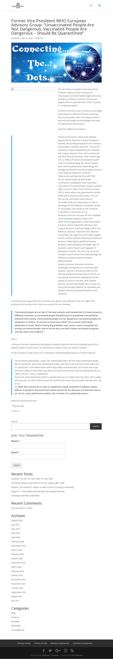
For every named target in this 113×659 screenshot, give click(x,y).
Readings (15, 621)
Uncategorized (17, 630)
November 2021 (18, 583)
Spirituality (15, 625)
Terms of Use (40, 643)
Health (81, 189)
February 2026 (17, 541)
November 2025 (18, 545)
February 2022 (17, 571)
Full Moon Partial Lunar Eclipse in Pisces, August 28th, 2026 (37, 483)
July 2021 (15, 600)
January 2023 (17, 558)
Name (15, 441)
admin (16, 38)
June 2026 (15, 529)
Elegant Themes (50, 655)
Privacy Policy (24, 643)
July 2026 (15, 524)
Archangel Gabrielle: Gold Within (25, 495)
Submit (17, 465)
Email (15, 452)
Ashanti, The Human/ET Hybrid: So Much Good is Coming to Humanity (42, 487)
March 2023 (16, 550)
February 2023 (17, 554)
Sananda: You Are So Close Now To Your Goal (32, 478)
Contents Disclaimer (82, 643)
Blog (13, 613)
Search (14, 421)
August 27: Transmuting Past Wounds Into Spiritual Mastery (37, 491)
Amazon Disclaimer (60, 643)
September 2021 (18, 592)
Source (16, 411)
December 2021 (18, 579)
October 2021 (17, 588)
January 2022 (17, 575)
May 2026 (15, 533)
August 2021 (16, 596)
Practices (39, 38)
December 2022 (18, 562)
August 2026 (16, 520)
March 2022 (16, 567)
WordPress (77, 655)
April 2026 (15, 537)
